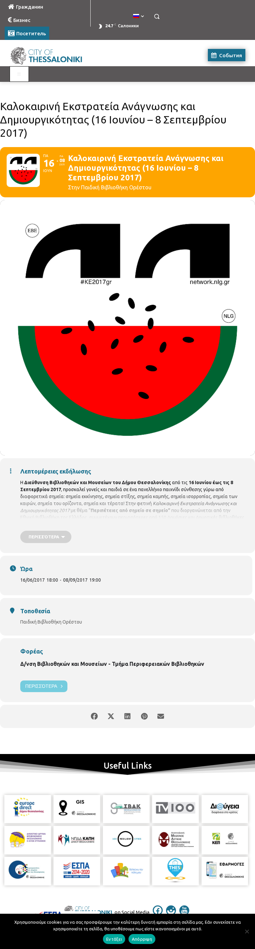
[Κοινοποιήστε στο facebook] (94, 716)
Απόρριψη (142, 939)
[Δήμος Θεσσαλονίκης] (50, 55)
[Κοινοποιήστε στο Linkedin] (127, 716)
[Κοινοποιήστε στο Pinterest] (144, 716)
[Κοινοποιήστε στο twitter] (111, 716)
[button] (156, 16)
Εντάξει (114, 939)
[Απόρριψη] (246, 931)
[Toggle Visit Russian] (19, 74)
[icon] (157, 913)
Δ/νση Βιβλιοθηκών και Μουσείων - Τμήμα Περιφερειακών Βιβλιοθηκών (112, 664)
